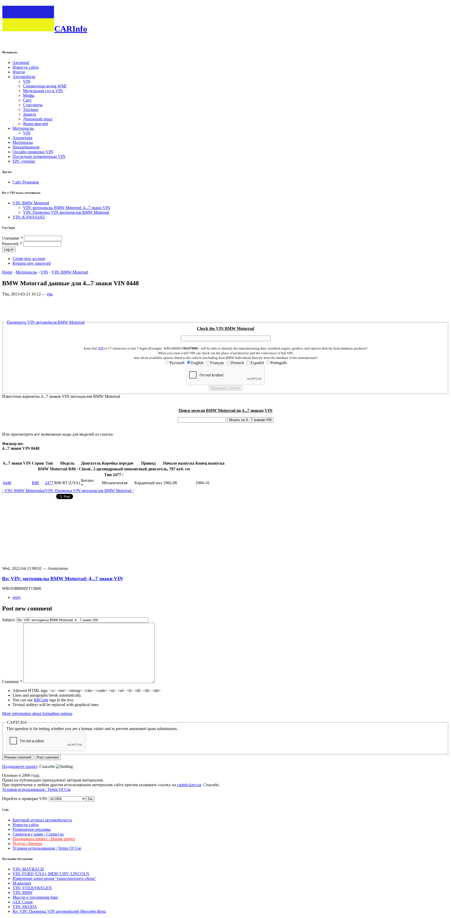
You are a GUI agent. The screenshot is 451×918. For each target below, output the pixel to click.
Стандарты (33, 105)
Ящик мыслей (35, 123)
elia (50, 294)
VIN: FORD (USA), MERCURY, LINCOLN (51, 874)
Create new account (29, 258)
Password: (12, 243)
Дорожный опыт (38, 119)
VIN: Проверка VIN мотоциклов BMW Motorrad (66, 212)
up (43, 490)
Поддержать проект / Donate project (44, 839)
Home (7, 272)
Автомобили (24, 76)
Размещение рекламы (32, 829)
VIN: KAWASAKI (29, 217)
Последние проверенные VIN (39, 156)
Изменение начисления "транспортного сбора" (54, 878)
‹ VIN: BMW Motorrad (21, 490)
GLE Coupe (23, 902)
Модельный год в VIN (43, 90)
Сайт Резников (26, 182)
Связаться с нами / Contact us (38, 834)
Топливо (30, 109)
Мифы (28, 95)
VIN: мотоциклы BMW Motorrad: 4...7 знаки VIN (66, 207)
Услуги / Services (27, 843)
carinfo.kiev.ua (189, 785)
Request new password (32, 263)
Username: (12, 238)
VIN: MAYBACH (28, 869)
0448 (7, 483)
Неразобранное (26, 147)
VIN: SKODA (25, 906)
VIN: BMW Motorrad (31, 203)
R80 (35, 483)
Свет (27, 100)
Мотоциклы (23, 128)
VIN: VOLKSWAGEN (32, 888)
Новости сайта (26, 67)
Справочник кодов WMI (44, 86)
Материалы (23, 142)
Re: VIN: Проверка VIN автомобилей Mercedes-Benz (59, 911)
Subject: (9, 620)
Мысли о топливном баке (35, 897)
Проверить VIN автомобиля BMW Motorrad (46, 322)
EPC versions (24, 161)
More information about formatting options (37, 713)
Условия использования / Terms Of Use (36, 789)
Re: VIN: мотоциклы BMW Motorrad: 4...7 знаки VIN (62, 578)
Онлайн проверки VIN (33, 152)
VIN (27, 81)
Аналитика (22, 137)
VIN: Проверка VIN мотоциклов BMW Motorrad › (89, 490)
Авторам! (21, 62)
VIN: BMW (23, 892)
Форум (19, 72)
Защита (29, 114)
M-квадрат (22, 883)
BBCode (41, 700)
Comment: (12, 681)
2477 (49, 483)
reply (17, 597)
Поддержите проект (19, 766)
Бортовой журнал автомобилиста (42, 820)
